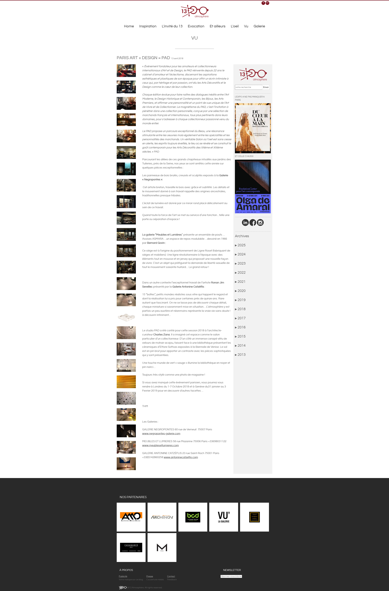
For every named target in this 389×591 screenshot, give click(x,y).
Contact (171, 576)
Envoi (266, 87)
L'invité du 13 (172, 26)
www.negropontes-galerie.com (161, 433)
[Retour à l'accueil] (194, 11)
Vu (246, 26)
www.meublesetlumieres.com (160, 445)
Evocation (196, 26)
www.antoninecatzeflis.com (181, 457)
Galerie (259, 26)
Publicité (123, 576)
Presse (149, 576)
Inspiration (148, 26)
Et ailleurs (217, 26)
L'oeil (235, 26)
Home (129, 26)
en (267, 3)
